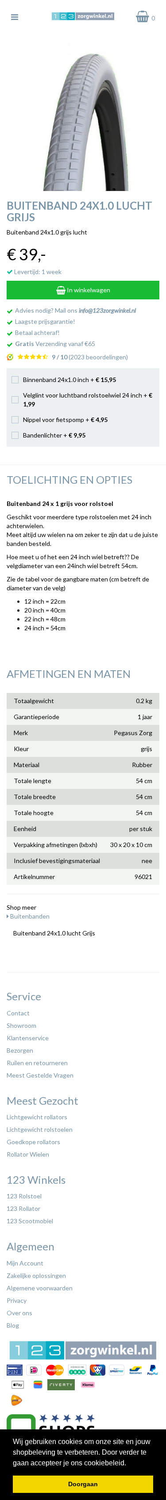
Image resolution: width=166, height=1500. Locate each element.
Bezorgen (20, 1050)
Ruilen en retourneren (37, 1062)
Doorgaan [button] (83, 1484)
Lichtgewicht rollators (37, 1117)
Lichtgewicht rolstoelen (40, 1129)
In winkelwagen (88, 290)
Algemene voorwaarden (40, 1288)
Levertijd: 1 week (37, 271)
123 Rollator (23, 1208)
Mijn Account (25, 1263)
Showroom (21, 1025)
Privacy (17, 1300)
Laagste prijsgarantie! (45, 321)
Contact (18, 1013)
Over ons (19, 1313)
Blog (13, 1325)
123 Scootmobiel (30, 1221)
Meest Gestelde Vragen (40, 1075)
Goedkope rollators (33, 1142)
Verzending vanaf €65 (55, 343)
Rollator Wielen (28, 1154)
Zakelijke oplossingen (36, 1275)
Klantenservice (28, 1038)
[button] (129, 1463)
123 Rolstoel (24, 1196)
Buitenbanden (29, 916)
